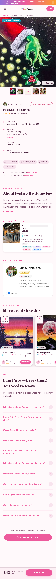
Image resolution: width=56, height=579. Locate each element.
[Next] (49, 52)
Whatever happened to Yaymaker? (19, 474)
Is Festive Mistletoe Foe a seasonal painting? (24, 463)
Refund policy (29, 176)
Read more (8, 211)
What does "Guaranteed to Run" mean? (21, 516)
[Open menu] (4, 8)
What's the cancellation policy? (17, 505)
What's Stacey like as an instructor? (19, 430)
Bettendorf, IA (16, 15)
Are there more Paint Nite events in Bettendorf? (19, 451)
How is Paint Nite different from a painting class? (22, 418)
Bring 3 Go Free (33, 172)
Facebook (36, 249)
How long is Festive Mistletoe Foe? (19, 495)
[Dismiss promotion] (53, 2)
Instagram (26, 249)
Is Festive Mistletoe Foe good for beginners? (23, 407)
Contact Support (29, 537)
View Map (10, 137)
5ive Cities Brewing (14, 132)
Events (5, 15)
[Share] (39, 83)
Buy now (15, 4)
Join (50, 8)
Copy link (49, 83)
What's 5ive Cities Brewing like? (17, 440)
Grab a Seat (25, 362)
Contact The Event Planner (41, 104)
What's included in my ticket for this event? (22, 484)
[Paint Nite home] (27, 8)
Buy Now (39, 572)
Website (46, 246)
